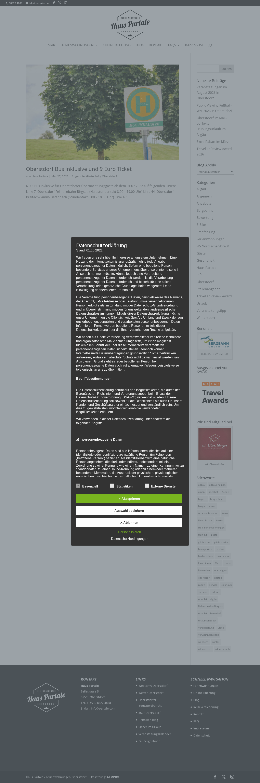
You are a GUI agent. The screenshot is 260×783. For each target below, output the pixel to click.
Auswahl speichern (129, 510)
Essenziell (90, 486)
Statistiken (124, 486)
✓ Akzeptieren (129, 498)
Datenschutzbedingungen (129, 538)
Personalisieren (129, 532)
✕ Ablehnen (129, 522)
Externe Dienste (163, 486)
